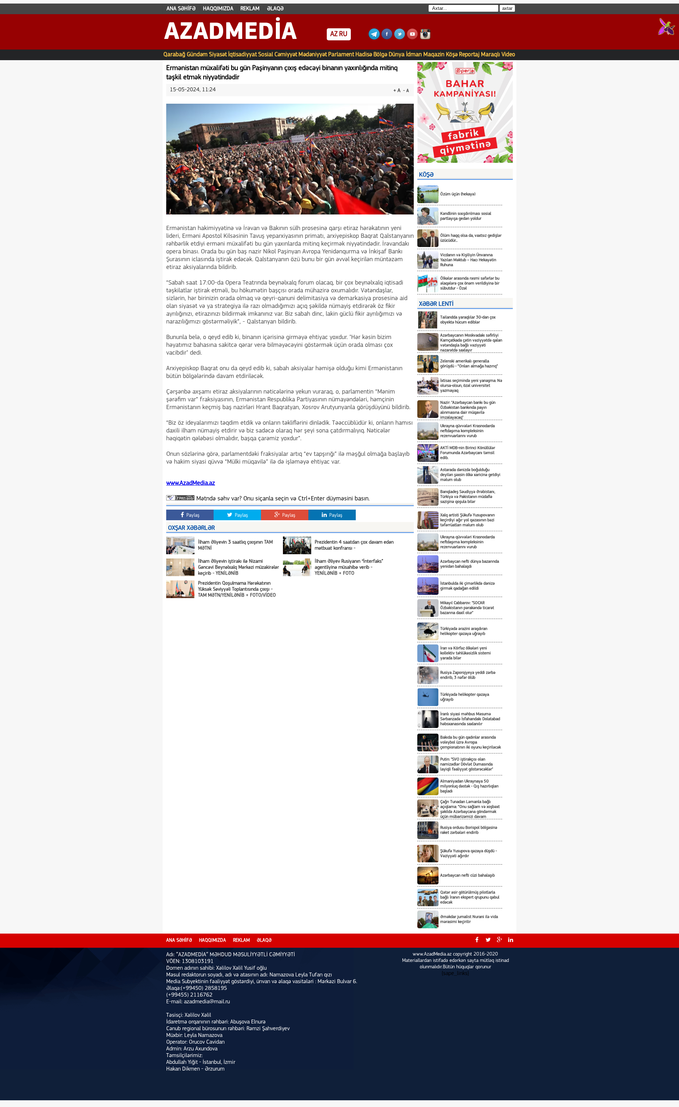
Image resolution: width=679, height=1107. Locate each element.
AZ (334, 34)
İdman (414, 55)
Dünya (397, 55)
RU (343, 34)
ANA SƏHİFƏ (181, 9)
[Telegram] (374, 38)
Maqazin (434, 55)
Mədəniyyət (312, 55)
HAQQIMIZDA (218, 9)
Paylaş (192, 515)
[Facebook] (387, 38)
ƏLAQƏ (275, 9)
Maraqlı (490, 55)
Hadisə (363, 55)
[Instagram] (425, 38)
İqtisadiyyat (242, 55)
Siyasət (218, 55)
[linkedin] (510, 941)
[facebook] (476, 941)
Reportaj (469, 55)
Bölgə (380, 55)
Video (508, 55)
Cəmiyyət (285, 55)
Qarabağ (174, 55)
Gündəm (197, 55)
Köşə (452, 55)
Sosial (265, 55)
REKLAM (250, 9)
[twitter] (488, 941)
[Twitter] (399, 38)
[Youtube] (412, 38)
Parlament (341, 55)
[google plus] (499, 941)
